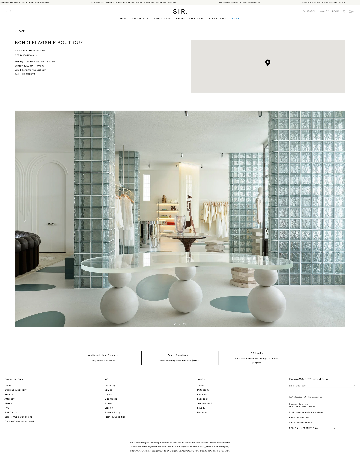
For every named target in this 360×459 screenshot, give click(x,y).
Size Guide (111, 399)
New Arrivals (139, 19)
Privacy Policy (112, 412)
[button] (267, 62)
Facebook (202, 399)
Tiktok (200, 385)
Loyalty (324, 11)
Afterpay (9, 399)
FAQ (6, 408)
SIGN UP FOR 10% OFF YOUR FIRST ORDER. (310, 3)
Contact (9, 385)
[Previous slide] (25, 222)
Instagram (203, 390)
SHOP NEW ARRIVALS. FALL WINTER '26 (225, 3)
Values (108, 390)
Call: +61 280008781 (25, 74)
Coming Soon (161, 19)
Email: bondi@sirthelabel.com (30, 70)
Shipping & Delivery (15, 390)
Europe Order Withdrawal (19, 421)
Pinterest (202, 394)
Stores (108, 403)
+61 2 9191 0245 (303, 418)
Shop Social (197, 19)
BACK (22, 31)
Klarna (8, 403)
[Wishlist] (344, 11)
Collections (217, 19)
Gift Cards (10, 412)
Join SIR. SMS (204, 403)
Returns (8, 394)
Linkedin (202, 412)
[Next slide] (335, 222)
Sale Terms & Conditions (18, 417)
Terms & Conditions (116, 417)
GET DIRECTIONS (24, 55)
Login (336, 11)
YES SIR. (235, 19)
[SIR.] (180, 11)
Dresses (180, 19)
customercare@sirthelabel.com (309, 412)
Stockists (110, 408)
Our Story (110, 385)
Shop (123, 19)
